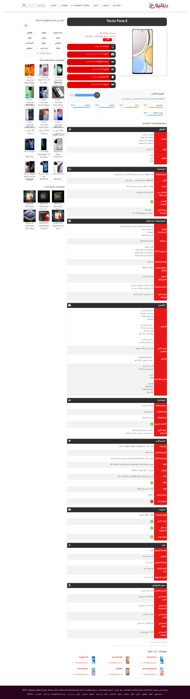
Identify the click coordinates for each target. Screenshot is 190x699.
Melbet (30, 694)
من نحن (46, 694)
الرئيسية (116, 6)
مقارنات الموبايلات (81, 6)
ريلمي (43, 38)
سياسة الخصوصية (58, 694)
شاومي (58, 43)
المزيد (53, 6)
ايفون (44, 33)
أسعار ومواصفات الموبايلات (97, 37)
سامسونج (58, 33)
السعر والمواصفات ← (148, 663)
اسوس (85, 694)
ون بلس (43, 48)
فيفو (44, 43)
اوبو (58, 38)
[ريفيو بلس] (159, 6)
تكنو (78, 694)
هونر (29, 38)
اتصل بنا (38, 694)
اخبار (96, 6)
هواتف (64, 6)
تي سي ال (71, 694)
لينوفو (29, 48)
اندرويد (106, 6)
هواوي (29, 33)
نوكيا (58, 48)
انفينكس (29, 43)
